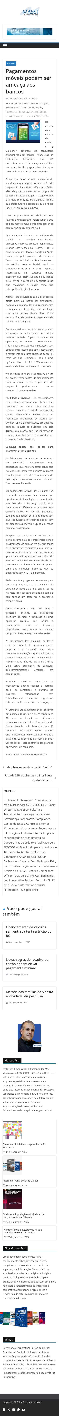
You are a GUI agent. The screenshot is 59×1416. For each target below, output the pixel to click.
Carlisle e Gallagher (39, 103)
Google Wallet (27, 107)
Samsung (23, 111)
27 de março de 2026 (17, 1221)
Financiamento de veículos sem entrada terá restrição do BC (28, 931)
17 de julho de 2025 (18, 1237)
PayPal (39, 107)
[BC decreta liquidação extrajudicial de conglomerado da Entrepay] (29, 1199)
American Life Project (18, 103)
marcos (34, 98)
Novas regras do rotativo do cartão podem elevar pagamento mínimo (27, 963)
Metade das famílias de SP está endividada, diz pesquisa (29, 994)
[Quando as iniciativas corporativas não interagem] (29, 1129)
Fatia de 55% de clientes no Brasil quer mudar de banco (28, 778)
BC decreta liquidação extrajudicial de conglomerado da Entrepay (24, 1216)
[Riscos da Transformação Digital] (29, 1165)
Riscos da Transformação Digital (20, 1180)
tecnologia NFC (33, 116)
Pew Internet (11, 111)
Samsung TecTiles (38, 111)
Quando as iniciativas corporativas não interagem (24, 1146)
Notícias (11, 63)
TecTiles (45, 116)
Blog (24, 1402)
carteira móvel (12, 107)
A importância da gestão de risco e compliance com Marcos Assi (23, 1231)
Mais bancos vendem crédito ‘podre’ (29, 767)
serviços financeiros (15, 116)
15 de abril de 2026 (16, 1151)
